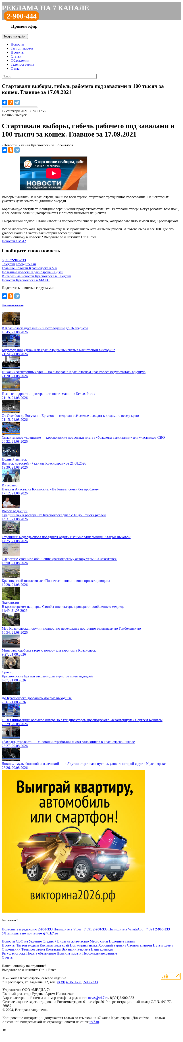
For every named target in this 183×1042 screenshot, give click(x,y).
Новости (17, 44)
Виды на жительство (73, 941)
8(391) (14, 260)
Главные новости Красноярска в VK (29, 268)
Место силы (99, 941)
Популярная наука (84, 945)
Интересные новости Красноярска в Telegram (36, 276)
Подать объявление (41, 953)
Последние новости (12, 305)
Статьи (16, 56)
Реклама (83, 949)
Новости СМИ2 (14, 241)
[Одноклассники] (10, 102)
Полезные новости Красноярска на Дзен (32, 272)
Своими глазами (139, 945)
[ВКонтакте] (4, 102)
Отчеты (7, 957)
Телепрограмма (22, 64)
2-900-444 (22, 16)
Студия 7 (49, 941)
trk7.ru (94, 1022)
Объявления (20, 60)
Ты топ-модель (22, 48)
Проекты (17, 52)
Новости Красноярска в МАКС (26, 280)
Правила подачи (69, 953)
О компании (11, 949)
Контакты (53, 949)
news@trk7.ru (26, 264)
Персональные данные (99, 953)
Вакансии (69, 949)
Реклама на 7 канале (45, 8)
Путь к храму (163, 945)
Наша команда (102, 949)
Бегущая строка (13, 953)
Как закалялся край (54, 945)
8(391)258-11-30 (69, 982)
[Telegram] (17, 102)
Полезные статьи (122, 941)
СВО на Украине (29, 941)
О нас (15, 68)
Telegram (8, 264)
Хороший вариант (112, 945)
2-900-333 (90, 982)
